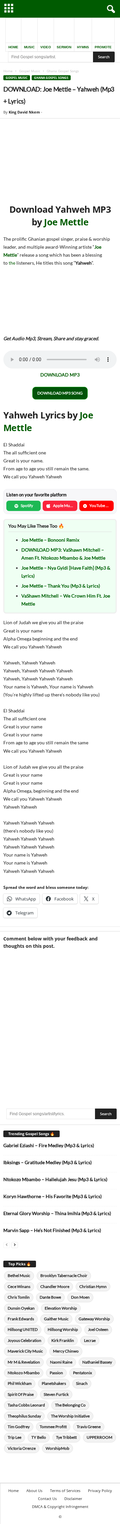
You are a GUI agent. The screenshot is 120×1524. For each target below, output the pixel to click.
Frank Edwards (21, 1318)
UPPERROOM (99, 1437)
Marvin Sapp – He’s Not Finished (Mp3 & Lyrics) (52, 1230)
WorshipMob (57, 1448)
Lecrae (90, 1340)
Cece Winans (19, 1286)
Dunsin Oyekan (21, 1308)
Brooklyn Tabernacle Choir (63, 1275)
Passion (56, 1372)
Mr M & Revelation (24, 1362)
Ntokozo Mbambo (24, 1372)
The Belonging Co (70, 1404)
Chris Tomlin (19, 1297)
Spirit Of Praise (21, 1394)
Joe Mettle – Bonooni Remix (50, 540)
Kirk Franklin (62, 1340)
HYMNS (83, 47)
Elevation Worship (61, 1308)
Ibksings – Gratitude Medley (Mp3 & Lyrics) (47, 1162)
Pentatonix (82, 1372)
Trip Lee (14, 1437)
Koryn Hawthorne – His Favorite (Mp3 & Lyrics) (52, 1196)
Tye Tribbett (66, 1437)
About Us (34, 1490)
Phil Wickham (20, 1383)
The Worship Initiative (70, 1415)
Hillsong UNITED (23, 1329)
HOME (13, 47)
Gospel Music (29, 71)
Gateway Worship (94, 1318)
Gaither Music (56, 1318)
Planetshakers (54, 1383)
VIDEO (45, 47)
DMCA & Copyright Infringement (60, 1506)
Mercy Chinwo (66, 1351)
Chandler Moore (54, 1286)
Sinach (82, 1383)
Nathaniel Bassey (97, 1362)
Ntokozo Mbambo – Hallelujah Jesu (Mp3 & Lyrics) (55, 1179)
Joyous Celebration (24, 1340)
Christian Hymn (93, 1286)
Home (8, 71)
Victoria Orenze (22, 1448)
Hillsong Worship (63, 1329)
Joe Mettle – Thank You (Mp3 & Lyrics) (60, 586)
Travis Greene (89, 1426)
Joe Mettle (66, 222)
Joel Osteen (98, 1329)
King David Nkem (24, 112)
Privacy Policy (100, 1490)
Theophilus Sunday (24, 1415)
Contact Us (47, 1498)
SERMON (64, 47)
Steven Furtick (56, 1394)
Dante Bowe (50, 1297)
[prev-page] (6, 1244)
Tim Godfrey (19, 1426)
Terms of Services (65, 1490)
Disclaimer (73, 1498)
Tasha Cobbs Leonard (26, 1404)
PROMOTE (103, 47)
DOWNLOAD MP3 (60, 375)
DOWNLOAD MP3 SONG (60, 392)
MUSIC (29, 47)
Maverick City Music (25, 1351)
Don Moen (80, 1297)
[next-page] (14, 1244)
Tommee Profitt (53, 1426)
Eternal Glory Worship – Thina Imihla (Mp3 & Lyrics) (57, 1213)
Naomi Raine (61, 1362)
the (12, 263)
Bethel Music (19, 1275)
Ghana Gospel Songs (51, 78)
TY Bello (38, 1437)
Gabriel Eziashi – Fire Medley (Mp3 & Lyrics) (48, 1145)
